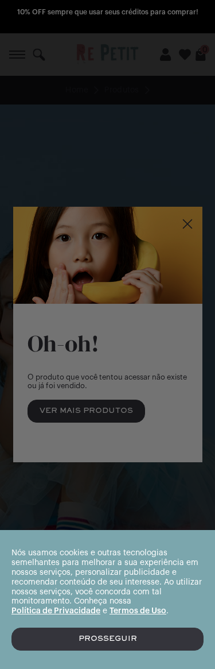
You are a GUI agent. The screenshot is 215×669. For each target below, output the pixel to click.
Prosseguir (108, 639)
